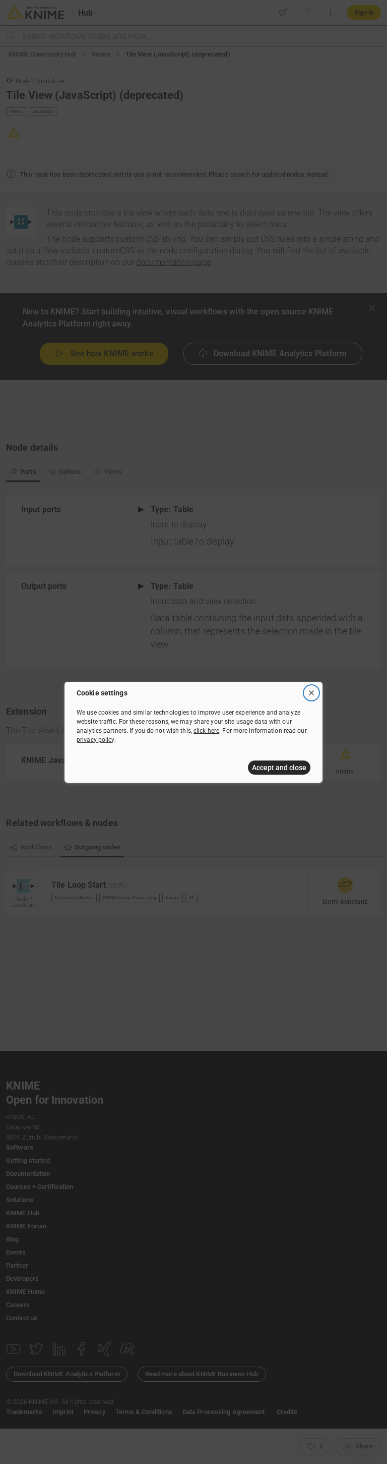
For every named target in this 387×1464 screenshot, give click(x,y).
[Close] (311, 693)
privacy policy (95, 739)
